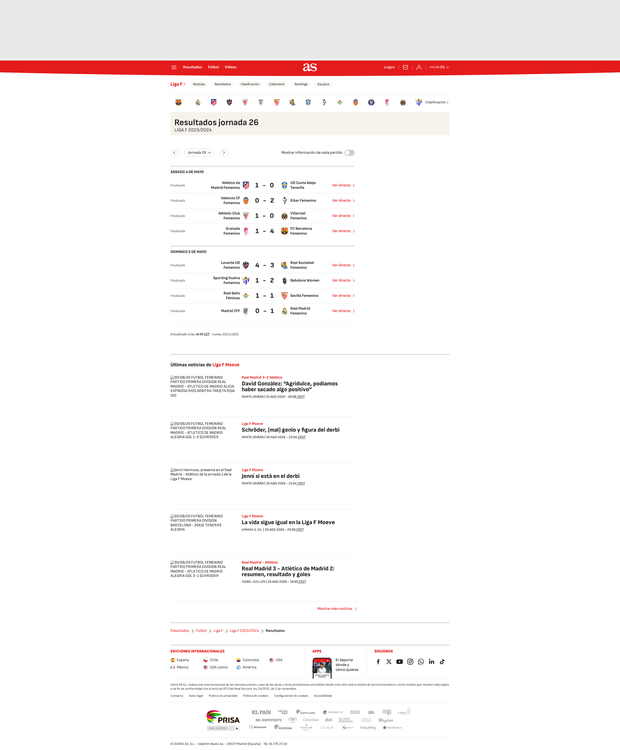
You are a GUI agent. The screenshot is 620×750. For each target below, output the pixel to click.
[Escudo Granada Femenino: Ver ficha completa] (387, 102)
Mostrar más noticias (335, 608)
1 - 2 (265, 280)
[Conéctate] (419, 67)
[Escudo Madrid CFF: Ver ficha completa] (261, 102)
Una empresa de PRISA (222, 717)
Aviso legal (196, 696)
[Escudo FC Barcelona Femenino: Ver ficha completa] (178, 102)
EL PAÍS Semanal (346, 720)
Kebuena (385, 720)
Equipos (323, 84)
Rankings (301, 84)
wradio (292, 720)
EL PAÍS (261, 712)
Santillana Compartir (332, 712)
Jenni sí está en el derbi (271, 476)
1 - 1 (265, 296)
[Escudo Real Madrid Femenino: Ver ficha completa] (198, 102)
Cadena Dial (328, 720)
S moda (347, 728)
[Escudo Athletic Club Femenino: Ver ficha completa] (245, 102)
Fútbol (213, 67)
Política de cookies (255, 696)
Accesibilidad (323, 696)
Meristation (392, 728)
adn (386, 712)
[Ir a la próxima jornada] (224, 153)
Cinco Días (311, 720)
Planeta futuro (366, 720)
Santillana (305, 712)
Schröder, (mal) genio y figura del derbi (291, 429)
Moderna (283, 728)
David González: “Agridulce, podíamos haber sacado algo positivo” (290, 386)
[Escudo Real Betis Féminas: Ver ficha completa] (340, 102)
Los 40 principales (282, 712)
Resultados (192, 67)
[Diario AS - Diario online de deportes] (310, 67)
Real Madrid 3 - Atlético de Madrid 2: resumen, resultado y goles (288, 571)
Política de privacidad (223, 696)
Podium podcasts (306, 728)
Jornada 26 (197, 152)
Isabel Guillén (253, 582)
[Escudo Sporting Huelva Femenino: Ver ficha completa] (418, 102)
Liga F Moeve (252, 424)
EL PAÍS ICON (327, 728)
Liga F (176, 84)
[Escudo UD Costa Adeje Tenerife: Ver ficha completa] (308, 102)
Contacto (176, 696)
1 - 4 (265, 231)
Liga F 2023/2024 (244, 631)
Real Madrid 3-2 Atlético (262, 377)
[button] (223, 728)
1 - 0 (265, 185)
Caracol (404, 712)
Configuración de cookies (291, 696)
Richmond (257, 727)
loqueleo (368, 728)
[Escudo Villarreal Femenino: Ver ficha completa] (403, 102)
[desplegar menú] (173, 67)
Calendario (277, 84)
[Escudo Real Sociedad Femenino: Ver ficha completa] (292, 102)
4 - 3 (265, 265)
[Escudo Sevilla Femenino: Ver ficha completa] (276, 102)
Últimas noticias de (205, 365)
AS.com (371, 712)
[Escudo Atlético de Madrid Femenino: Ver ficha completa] (213, 102)
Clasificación (250, 84)
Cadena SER (355, 712)
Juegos (389, 67)
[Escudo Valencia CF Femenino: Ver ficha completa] (355, 102)
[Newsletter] (405, 67)
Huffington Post (268, 720)
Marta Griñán (253, 397)
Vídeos (230, 67)
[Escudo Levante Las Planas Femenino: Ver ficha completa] (371, 102)
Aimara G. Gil (252, 530)
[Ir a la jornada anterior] (174, 153)
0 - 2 (265, 201)
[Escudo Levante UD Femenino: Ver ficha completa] (229, 102)
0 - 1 (265, 311)
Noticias (199, 84)
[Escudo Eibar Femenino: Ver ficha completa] (324, 102)
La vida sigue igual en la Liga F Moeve (288, 522)
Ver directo (341, 185)
